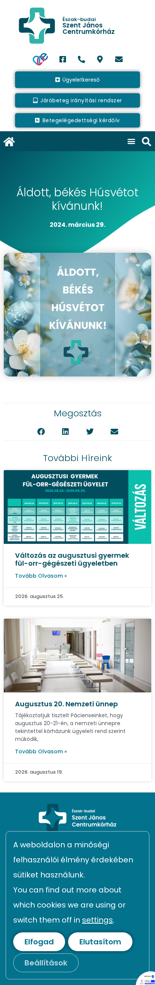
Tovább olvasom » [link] (41, 576)
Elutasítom (100, 941)
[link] (77, 25)
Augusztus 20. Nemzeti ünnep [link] (66, 704)
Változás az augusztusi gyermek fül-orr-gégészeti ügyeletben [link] (72, 559)
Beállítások (45, 963)
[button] (131, 141)
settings (97, 920)
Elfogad (39, 941)
